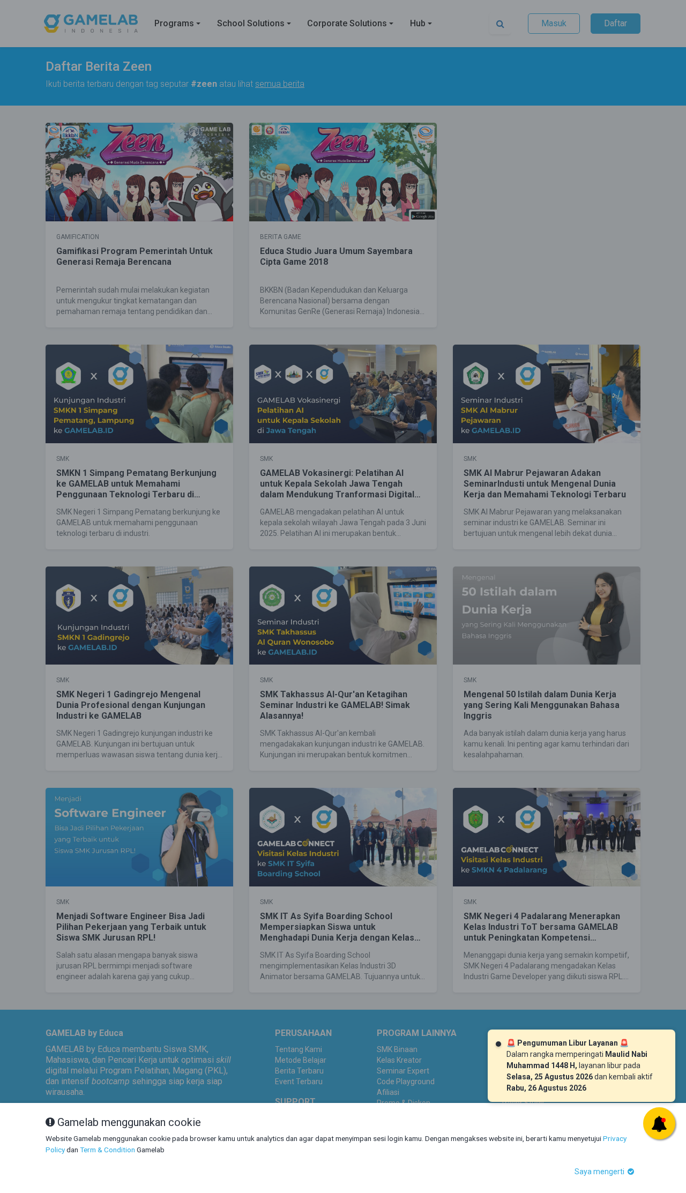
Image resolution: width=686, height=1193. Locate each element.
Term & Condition (107, 1149)
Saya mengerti (600, 1171)
